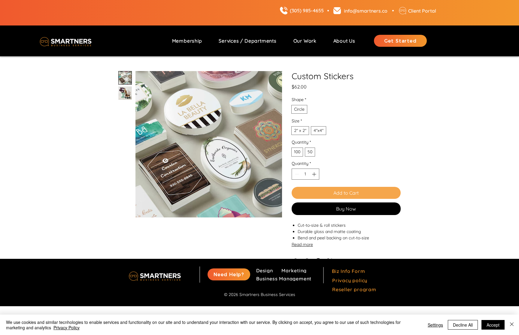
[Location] (283, 11)
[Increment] (314, 174)
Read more (302, 244)
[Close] (511, 324)
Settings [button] (435, 325)
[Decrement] (296, 174)
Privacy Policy (66, 328)
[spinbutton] (305, 174)
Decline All (463, 325)
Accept (493, 325)
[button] (247, 41)
